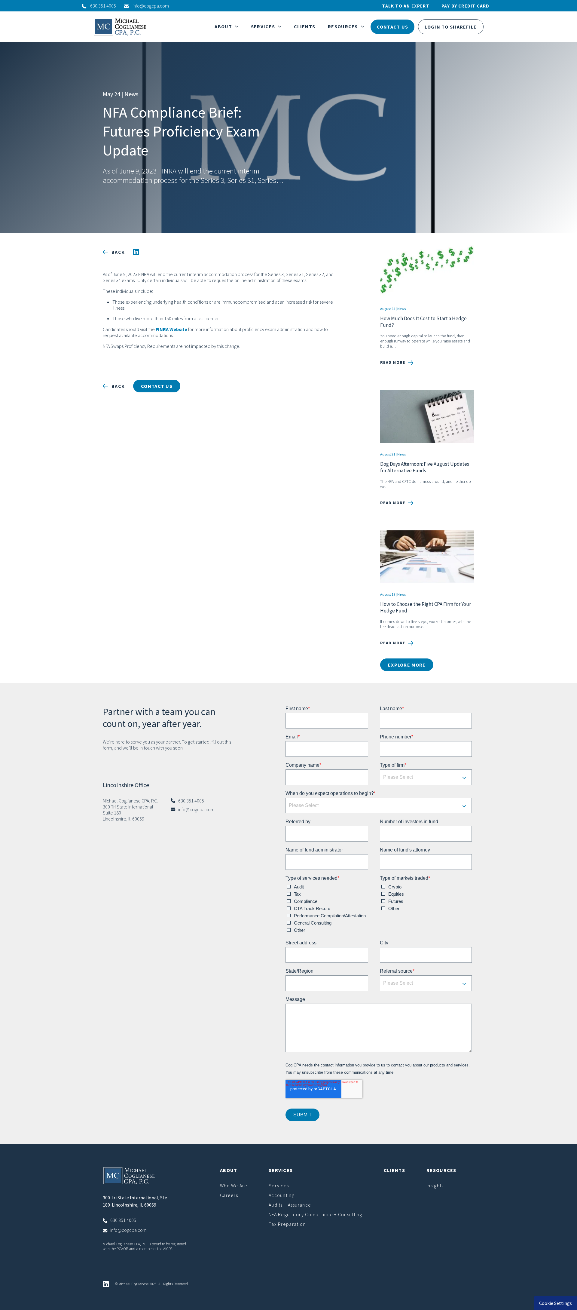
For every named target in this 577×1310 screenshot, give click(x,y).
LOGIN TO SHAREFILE (451, 27)
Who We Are (233, 1186)
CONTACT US (392, 27)
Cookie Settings (555, 1303)
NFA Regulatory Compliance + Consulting (315, 1214)
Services (279, 1186)
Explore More (407, 665)
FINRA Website (171, 329)
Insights (435, 1186)
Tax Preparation (287, 1224)
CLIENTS (304, 26)
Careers (229, 1195)
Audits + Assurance (290, 1205)
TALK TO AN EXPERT (405, 6)
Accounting (282, 1195)
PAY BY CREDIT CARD (465, 6)
